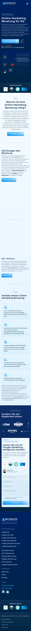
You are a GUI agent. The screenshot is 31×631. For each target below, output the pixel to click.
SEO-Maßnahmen (13, 267)
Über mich (5, 572)
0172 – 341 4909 (7, 588)
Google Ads (18, 156)
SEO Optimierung (8, 550)
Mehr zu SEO (7, 275)
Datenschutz (5, 624)
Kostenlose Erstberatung (10, 41)
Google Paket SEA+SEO (10, 564)
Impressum (5, 627)
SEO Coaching (6, 562)
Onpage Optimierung (9, 556)
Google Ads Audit (7, 535)
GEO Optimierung (8, 553)
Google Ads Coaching (9, 540)
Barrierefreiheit (6, 619)
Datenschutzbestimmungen (10, 498)
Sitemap (4, 577)
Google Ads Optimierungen (11, 543)
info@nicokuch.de (8, 398)
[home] (8, 3)
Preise (4, 575)
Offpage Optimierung (9, 559)
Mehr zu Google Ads (9, 179)
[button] (27, 3)
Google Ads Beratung (9, 538)
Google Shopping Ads (9, 546)
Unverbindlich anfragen (15, 134)
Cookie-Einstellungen (8, 622)
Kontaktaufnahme (18, 397)
